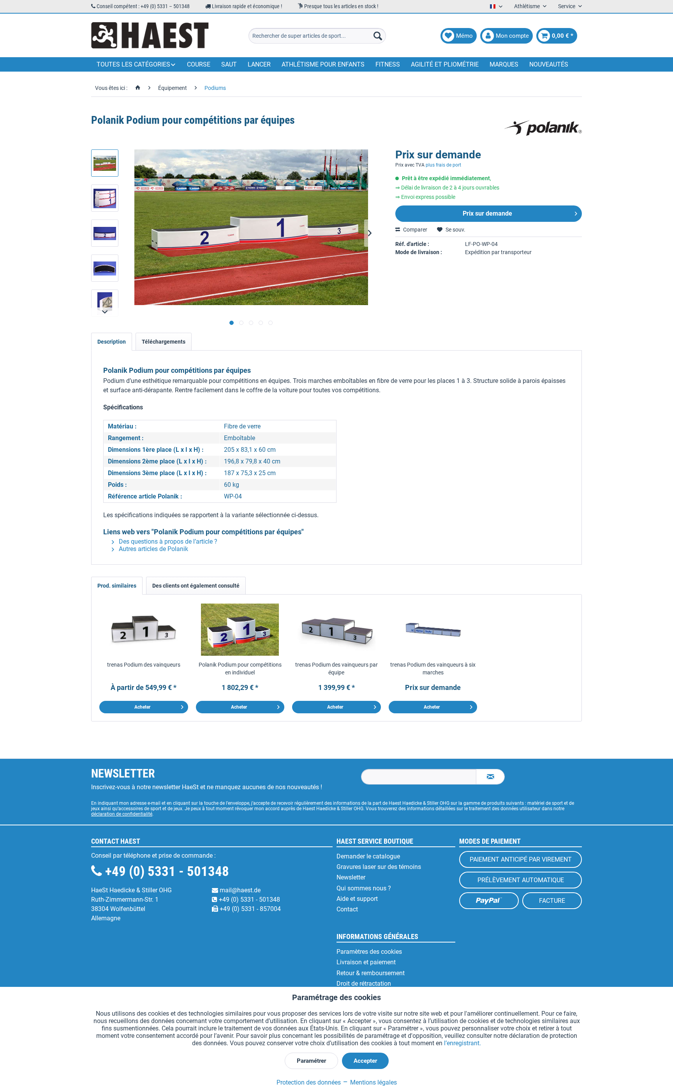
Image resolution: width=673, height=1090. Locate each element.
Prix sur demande (487, 213)
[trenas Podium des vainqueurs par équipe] (336, 629)
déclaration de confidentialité (121, 814)
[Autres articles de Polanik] (543, 128)
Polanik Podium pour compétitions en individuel (240, 669)
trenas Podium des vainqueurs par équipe (336, 669)
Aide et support (357, 898)
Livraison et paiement (366, 962)
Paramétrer (311, 1060)
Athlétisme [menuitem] (527, 6)
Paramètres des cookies (369, 951)
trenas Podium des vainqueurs (143, 665)
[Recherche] (378, 36)
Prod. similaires (116, 586)
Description (111, 342)
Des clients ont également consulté (196, 586)
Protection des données (309, 1082)
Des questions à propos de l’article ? (167, 541)
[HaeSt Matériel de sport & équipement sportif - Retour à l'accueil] (150, 35)
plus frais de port (443, 165)
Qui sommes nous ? (363, 888)
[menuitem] (317, 36)
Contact (347, 909)
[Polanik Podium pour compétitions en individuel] (240, 629)
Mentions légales (373, 1082)
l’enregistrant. (462, 1043)
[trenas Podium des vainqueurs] (143, 629)
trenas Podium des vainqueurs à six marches (433, 669)
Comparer (414, 229)
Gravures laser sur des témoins (378, 867)
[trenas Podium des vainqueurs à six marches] (433, 629)
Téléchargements (163, 342)
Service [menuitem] (567, 6)
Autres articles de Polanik (152, 549)
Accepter (365, 1060)
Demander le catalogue (368, 856)
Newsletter (350, 877)
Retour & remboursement (370, 973)
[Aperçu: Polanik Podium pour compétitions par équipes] (104, 163)
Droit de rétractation (363, 983)
